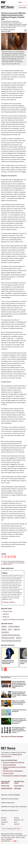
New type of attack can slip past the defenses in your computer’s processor (19, 721)
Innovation (4, 819)
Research (4, 626)
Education (3, 817)
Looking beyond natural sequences (19, 710)
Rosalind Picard (7, 611)
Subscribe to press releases (9, 799)
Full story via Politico (9, 602)
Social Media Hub (5, 841)
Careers (18, 837)
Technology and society (8, 638)
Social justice (5, 632)
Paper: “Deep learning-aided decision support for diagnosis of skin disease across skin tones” (12, 563)
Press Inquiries (18, 785)
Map (5, 837)
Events (9, 837)
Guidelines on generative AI (9, 810)
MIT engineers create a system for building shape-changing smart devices (18, 730)
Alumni (3, 824)
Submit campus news (7, 802)
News (15, 822)
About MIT (17, 824)
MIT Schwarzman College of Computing (14, 775)
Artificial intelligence (14, 626)
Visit (2, 837)
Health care (17, 629)
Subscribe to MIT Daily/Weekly (10, 795)
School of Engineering (9, 765)
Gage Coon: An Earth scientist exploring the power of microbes (18, 702)
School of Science (8, 773)
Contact (23, 837)
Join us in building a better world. (11, 828)
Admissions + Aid (18, 819)
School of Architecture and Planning (13, 619)
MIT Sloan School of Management (13, 771)
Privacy (3, 839)
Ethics (10, 629)
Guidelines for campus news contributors (14, 806)
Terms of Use (5, 785)
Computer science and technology (11, 635)
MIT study (17, 179)
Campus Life (4, 822)
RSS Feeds (17, 788)
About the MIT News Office (5, 782)
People (13, 837)
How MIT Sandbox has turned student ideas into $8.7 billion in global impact (19, 694)
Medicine (4, 629)
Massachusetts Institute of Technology (11, 833)
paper (23, 171)
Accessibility (9, 839)
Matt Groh (6, 614)
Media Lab (6, 616)
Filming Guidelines (6, 788)
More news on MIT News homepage (12, 736)
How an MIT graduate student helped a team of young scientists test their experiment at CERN (19, 684)
